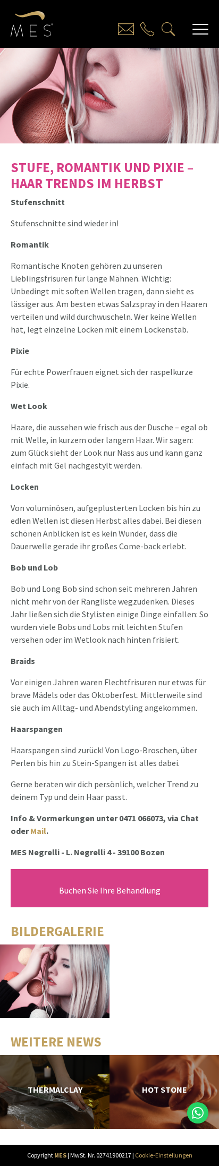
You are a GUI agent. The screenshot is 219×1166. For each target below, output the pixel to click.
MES (60, 1155)
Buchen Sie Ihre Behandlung (110, 890)
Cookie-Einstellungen (163, 1155)
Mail (38, 830)
